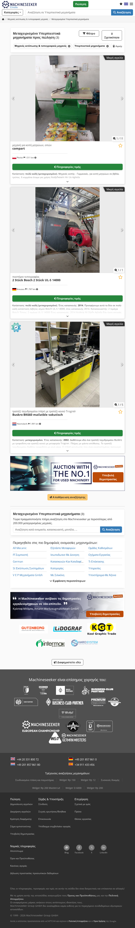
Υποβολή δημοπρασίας (108, 477)
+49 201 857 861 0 (86, 759)
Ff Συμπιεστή (20, 555)
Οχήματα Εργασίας (99, 555)
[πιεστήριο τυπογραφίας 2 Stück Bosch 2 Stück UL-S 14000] (67, 230)
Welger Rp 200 (95, 787)
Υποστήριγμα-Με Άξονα (102, 575)
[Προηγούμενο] (13, 98)
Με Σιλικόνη (57, 575)
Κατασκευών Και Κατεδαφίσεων (69, 561)
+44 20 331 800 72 (28, 759)
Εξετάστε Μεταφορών (63, 548)
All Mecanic (20, 548)
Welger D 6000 (73, 787)
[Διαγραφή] (68, 46)
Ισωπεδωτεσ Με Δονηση (65, 555)
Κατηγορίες (57, 568)
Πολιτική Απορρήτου (78, 921)
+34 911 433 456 (84, 765)
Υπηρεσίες (94, 568)
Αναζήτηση (123, 12)
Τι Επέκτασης (96, 561)
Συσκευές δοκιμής (110, 780)
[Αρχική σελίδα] (3, 19)
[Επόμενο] (122, 98)
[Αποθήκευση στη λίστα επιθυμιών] (120, 145)
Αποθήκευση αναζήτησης (68, 497)
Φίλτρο (90, 33)
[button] (131, 4)
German (18, 561)
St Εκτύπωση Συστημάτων (28, 568)
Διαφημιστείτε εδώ (69, 662)
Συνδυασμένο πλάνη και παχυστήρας (34, 780)
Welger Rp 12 (88, 780)
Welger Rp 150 (67, 780)
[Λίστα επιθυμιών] (121, 4)
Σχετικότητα (112, 37)
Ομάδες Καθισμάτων (100, 548)
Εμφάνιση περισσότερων (68, 581)
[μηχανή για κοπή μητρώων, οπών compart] (67, 98)
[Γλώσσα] (126, 4)
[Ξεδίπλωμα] (67, 181)
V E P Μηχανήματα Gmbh (28, 575)
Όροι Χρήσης (100, 921)
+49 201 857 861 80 (28, 765)
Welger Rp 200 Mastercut (46, 787)
